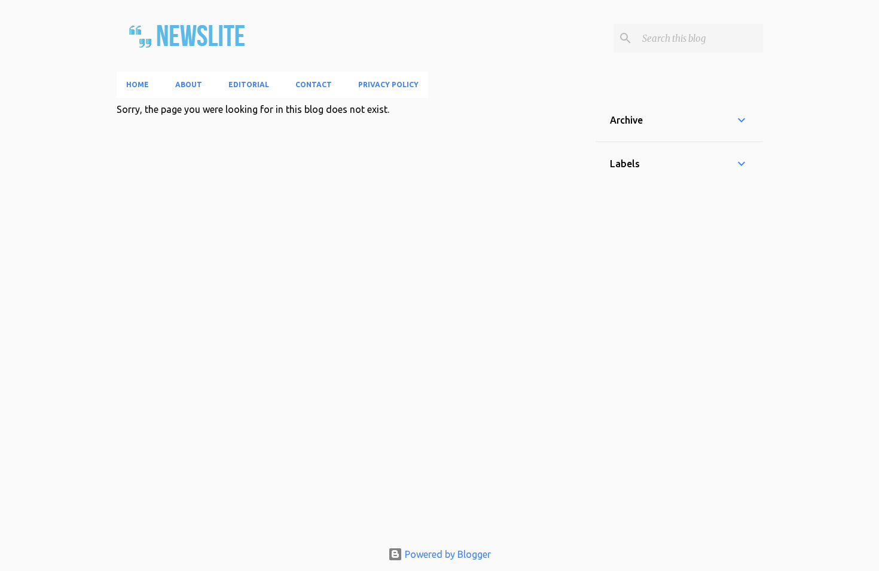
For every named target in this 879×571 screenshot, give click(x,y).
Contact (313, 84)
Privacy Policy (388, 84)
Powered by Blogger (446, 554)
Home (137, 84)
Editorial (248, 84)
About (188, 84)
